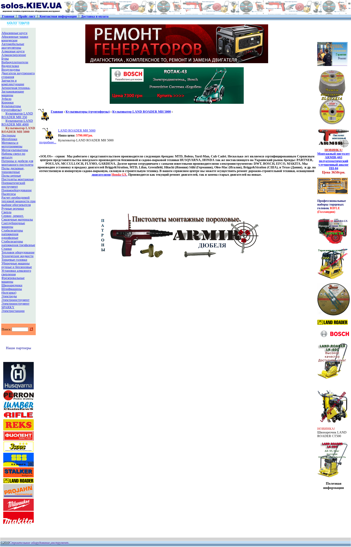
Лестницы (8, 135)
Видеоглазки (10, 66)
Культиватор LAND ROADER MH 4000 (17, 122)
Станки (6, 248)
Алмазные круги (13, 51)
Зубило (6, 99)
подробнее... (47, 142)
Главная (57, 111)
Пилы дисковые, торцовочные (12, 170)
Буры (5, 58)
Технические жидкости (17, 256)
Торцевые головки (14, 259)
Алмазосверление (13, 55)
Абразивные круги (14, 33)
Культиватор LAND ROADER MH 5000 (141, 111)
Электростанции (13, 311)
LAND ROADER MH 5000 (76, 130)
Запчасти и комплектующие (12, 82)
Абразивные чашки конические (14, 38)
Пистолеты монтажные (17, 179)
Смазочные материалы (17, 219)
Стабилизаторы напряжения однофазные (12, 234)
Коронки (7, 102)
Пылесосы (8, 194)
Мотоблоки (9, 139)
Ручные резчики (12, 208)
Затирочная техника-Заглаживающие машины (15, 91)
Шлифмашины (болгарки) (11, 290)
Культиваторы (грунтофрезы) (11, 108)
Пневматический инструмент (13, 184)
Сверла (6, 212)
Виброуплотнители (14, 62)
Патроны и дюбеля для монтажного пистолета (17, 162)
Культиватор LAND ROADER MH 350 (17, 115)
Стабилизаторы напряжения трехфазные (18, 243)
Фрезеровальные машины (13, 279)
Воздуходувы (10, 69)
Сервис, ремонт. (12, 216)
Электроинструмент (15, 300)
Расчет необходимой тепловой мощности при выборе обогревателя (18, 201)
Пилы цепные (11, 175)
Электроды (9, 296)
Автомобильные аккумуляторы (12, 45)
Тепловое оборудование (18, 252)
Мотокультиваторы (14, 150)
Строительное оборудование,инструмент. (39, 542)
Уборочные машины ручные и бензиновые (16, 265)
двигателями (101, 174)
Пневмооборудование (16, 190)
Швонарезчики (11, 285)
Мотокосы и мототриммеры (11, 144)
